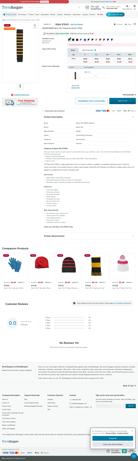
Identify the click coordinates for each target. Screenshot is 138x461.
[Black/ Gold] (69, 39)
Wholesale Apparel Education (33, 406)
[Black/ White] (92, 39)
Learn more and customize (113, 444)
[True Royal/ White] (112, 39)
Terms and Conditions (9, 422)
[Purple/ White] (104, 39)
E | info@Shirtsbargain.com (78, 403)
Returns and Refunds (8, 425)
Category (50, 399)
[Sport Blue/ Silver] (81, 39)
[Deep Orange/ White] (96, 39)
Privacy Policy (6, 406)
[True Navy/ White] (108, 39)
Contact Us (5, 403)
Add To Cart (122, 101)
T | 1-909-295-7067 (75, 400)
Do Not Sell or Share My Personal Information (12, 414)
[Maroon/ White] (100, 39)
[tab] (72, 50)
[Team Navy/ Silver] (88, 39)
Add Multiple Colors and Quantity (91, 101)
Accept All (113, 438)
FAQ (48, 409)
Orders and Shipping (8, 428)
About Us (5, 399)
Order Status (51, 403)
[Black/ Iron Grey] (73, 39)
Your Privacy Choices (9, 418)
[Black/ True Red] (77, 39)
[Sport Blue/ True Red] (84, 39)
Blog (25, 399)
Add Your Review (76, 24)
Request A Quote (52, 406)
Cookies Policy (122, 433)
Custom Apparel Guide (31, 403)
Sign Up (130, 406)
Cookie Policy (6, 409)
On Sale (100, 14)
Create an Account (124, 303)
